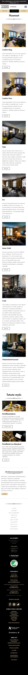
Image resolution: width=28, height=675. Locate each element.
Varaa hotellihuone (14, 639)
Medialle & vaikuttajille (14, 599)
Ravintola (14, 515)
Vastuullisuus (14, 529)
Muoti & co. (14, 524)
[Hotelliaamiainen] (14, 406)
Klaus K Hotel (14, 618)
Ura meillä (14, 650)
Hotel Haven (14, 614)
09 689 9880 (14, 575)
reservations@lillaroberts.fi (14, 582)
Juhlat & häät (14, 519)
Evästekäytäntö (14, 652)
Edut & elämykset (14, 513)
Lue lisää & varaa (7, 426)
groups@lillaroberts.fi (14, 587)
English (13, 6)
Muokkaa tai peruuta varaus (14, 642)
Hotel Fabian (14, 617)
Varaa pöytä (14, 641)
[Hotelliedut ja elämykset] (14, 436)
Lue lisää (5, 385)
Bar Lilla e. (14, 517)
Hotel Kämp (14, 611)
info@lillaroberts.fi (14, 576)
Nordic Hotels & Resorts (14, 622)
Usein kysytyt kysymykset (14, 645)
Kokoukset (14, 522)
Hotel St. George (14, 612)
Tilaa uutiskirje (14, 546)
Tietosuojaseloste (14, 656)
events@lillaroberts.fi (14, 592)
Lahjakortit (14, 526)
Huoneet (14, 510)
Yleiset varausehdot (14, 647)
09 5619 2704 (14, 580)
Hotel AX (14, 620)
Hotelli (14, 508)
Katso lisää (6, 67)
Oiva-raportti (14, 659)
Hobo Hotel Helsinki (14, 615)
